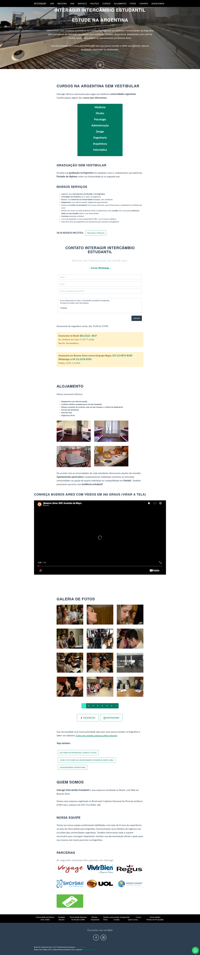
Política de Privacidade (155, 920)
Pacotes (94, 3)
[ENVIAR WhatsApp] (195, 950)
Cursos (106, 3)
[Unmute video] (100, 537)
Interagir (40, 3)
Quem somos (157, 3)
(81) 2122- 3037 (88, 336)
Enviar (136, 318)
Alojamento (120, 3)
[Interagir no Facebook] (96, 937)
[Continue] (100, 65)
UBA (52, 3)
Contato (143, 3)
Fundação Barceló (61, 918)
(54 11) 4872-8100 (122, 356)
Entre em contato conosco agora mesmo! (100, 53)
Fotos (133, 3)
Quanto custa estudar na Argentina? (116, 917)
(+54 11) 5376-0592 (81, 359)
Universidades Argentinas (73, 767)
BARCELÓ (82, 3)
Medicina (62, 3)
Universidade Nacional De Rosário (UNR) (78, 918)
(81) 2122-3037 (80, 947)
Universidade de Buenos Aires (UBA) (45, 918)
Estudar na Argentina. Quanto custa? (78, 752)
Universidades (155, 917)
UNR (72, 3)
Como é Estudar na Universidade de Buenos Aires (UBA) (86, 760)
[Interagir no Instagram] (103, 937)
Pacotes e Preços (96, 233)
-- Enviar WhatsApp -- (100, 268)
